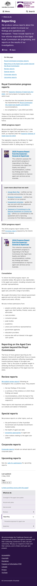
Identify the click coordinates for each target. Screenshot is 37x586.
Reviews (5, 512)
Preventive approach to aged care (14, 521)
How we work (7, 507)
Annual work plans (8, 502)
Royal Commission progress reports (16, 61)
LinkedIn (4, 567)
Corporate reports (10, 74)
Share (13, 50)
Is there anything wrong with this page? (15, 488)
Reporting (6, 516)
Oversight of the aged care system (13, 497)
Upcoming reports (10, 77)
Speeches (6, 526)
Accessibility (6, 555)
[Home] (18, 4)
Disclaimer (5, 561)
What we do (7, 17)
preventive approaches (13, 433)
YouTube (4, 572)
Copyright (5, 558)
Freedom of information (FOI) (12, 564)
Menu (7, 11)
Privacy (4, 570)
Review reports (9, 69)
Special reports (9, 72)
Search (32, 11)
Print (5, 50)
